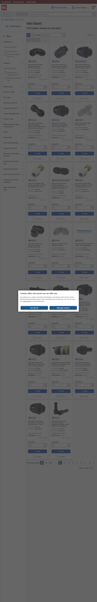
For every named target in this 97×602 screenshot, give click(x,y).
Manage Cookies (63, 308)
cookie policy (27, 301)
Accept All (34, 308)
